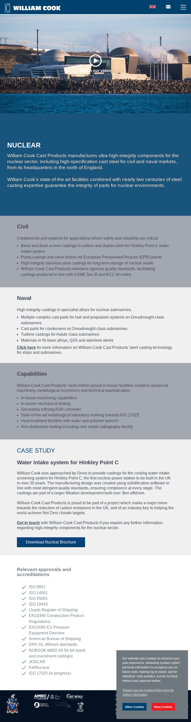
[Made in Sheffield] (41, 707)
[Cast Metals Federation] (74, 697)
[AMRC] (47, 697)
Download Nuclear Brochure (51, 542)
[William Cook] (12, 704)
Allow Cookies (134, 706)
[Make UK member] (63, 707)
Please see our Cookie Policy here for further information (148, 692)
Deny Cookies (163, 706)
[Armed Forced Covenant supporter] (80, 707)
